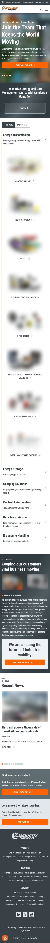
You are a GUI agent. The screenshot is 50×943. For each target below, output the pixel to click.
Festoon (23, 220)
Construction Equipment (34, 881)
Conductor (23, 181)
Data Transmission (34, 853)
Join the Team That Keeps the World (24, 34)
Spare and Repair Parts (35, 904)
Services (25, 887)
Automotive (40, 873)
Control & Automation (39, 857)
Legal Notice (25, 930)
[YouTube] (31, 915)
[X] (25, 915)
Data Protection (24, 927)
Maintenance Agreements (15, 904)
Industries (25, 867)
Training (40, 897)
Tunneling (37, 877)
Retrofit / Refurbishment (34, 900)
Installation (18, 893)
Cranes (7, 873)
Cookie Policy (10, 927)
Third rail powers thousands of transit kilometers (21, 729)
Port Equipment (17, 873)
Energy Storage (24, 857)
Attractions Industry (25, 877)
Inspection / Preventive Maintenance (21, 897)
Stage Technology (9, 877)
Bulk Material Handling (15, 881)
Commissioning (30, 893)
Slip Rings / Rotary (23, 297)
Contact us (23, 822)
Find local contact (23, 792)
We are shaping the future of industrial (25, 649)
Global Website (39, 927)
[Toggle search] (41, 9)
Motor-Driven (23, 417)
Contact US (25, 108)
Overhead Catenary (23, 455)
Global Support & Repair (15, 900)
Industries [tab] (22, 125)
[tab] (2, 75)
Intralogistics (30, 873)
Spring (23, 336)
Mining (45, 877)
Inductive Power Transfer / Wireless (25, 376)
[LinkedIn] (18, 915)
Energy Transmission (17, 853)
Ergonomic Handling (25, 860)
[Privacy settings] (5, 938)
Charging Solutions (9, 857)
